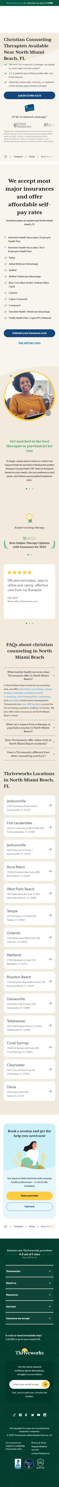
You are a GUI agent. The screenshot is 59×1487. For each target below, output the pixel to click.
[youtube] (38, 1414)
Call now (29, 1206)
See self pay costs (30, 342)
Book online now (14, 3)
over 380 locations (32, 704)
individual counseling (30, 689)
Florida (32, 156)
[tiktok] (14, 1414)
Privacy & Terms (38, 1442)
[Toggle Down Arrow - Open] (50, 1271)
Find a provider (29, 1195)
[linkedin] (44, 1414)
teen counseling (41, 696)
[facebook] (26, 1414)
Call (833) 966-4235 (29, 95)
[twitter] (32, 1414)
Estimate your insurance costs (29, 333)
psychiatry (14, 700)
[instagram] (20, 1414)
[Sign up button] (45, 1384)
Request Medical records (39, 1448)
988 (12, 1339)
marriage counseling (24, 692)
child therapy (24, 696)
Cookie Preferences (40, 1453)
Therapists (18, 156)
